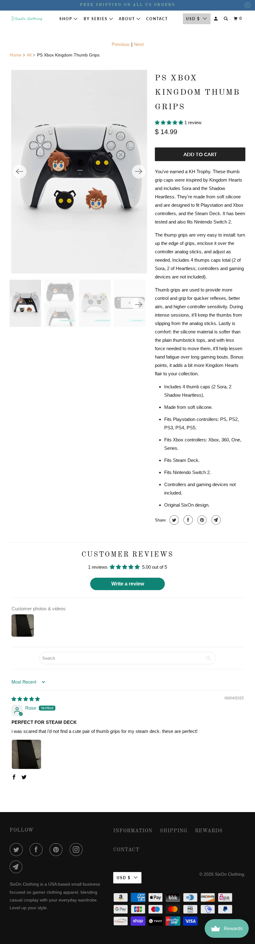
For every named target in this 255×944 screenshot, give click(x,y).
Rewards (209, 831)
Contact (157, 18)
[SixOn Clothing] (27, 18)
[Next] (139, 171)
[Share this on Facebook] (187, 520)
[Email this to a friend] (215, 520)
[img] (26, 699)
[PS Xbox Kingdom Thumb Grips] (79, 171)
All (29, 54)
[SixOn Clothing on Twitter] (17, 849)
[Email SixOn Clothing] (17, 867)
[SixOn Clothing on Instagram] (77, 849)
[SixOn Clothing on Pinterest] (57, 849)
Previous (121, 44)
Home (15, 54)
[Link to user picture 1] (26, 754)
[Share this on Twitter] (173, 520)
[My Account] (216, 19)
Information (132, 831)
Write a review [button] (127, 583)
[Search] (226, 19)
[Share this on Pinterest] (201, 520)
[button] (169, 122)
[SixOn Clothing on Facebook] (37, 849)
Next (139, 44)
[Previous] (19, 171)
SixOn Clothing (229, 874)
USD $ (124, 877)
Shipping (174, 831)
